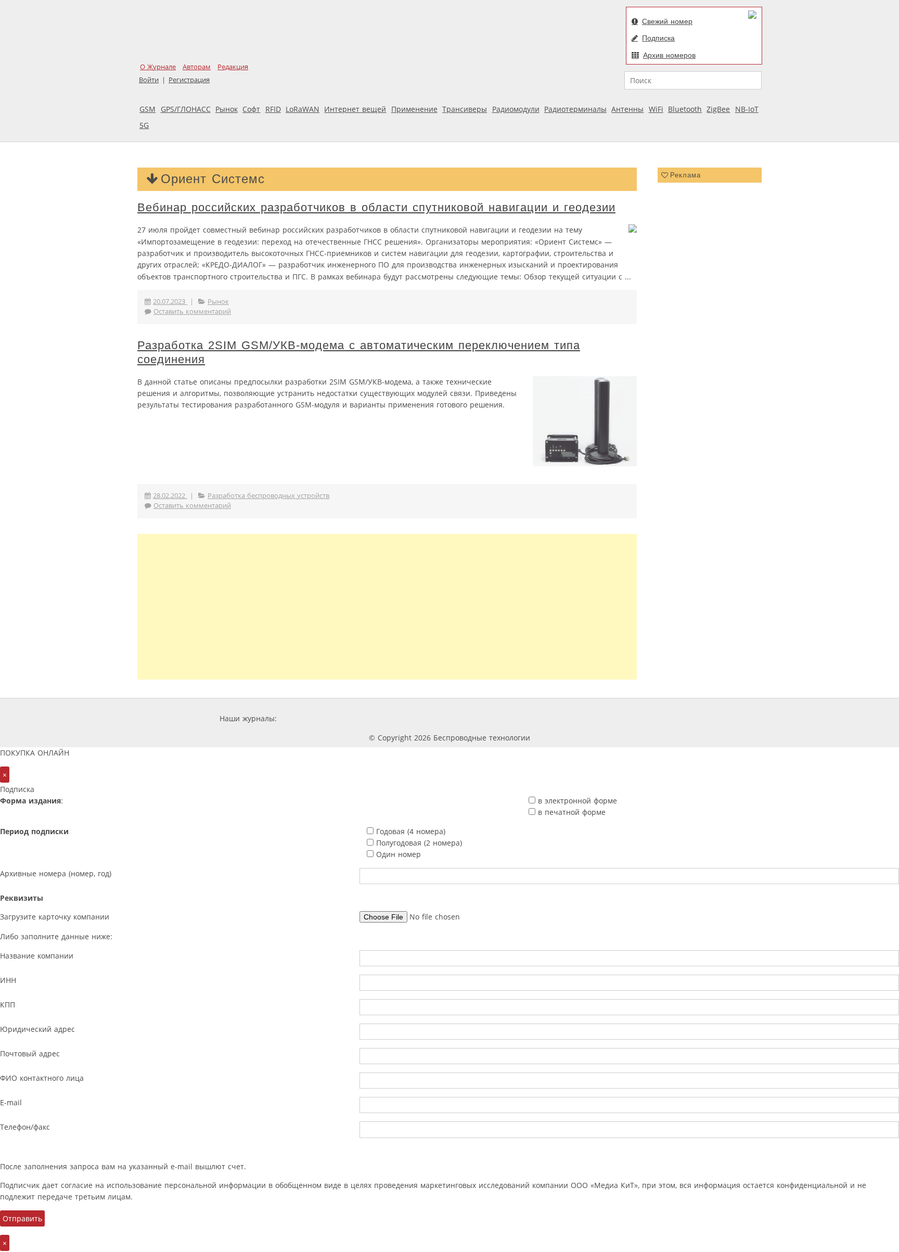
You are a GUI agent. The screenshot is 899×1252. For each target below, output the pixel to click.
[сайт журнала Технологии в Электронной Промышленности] (379, 718)
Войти (149, 79)
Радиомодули (516, 109)
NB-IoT (747, 109)
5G (144, 125)
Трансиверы (464, 109)
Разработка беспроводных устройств (268, 495)
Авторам (197, 66)
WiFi (656, 109)
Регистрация (189, 79)
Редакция (232, 66)
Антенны (627, 109)
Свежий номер (667, 21)
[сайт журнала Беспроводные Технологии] (503, 718)
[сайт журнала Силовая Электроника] (312, 718)
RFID (273, 109)
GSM (147, 109)
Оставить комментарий (192, 311)
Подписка (658, 38)
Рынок (226, 109)
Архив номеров (669, 55)
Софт (251, 109)
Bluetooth (685, 109)
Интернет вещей (355, 109)
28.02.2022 (170, 495)
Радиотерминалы (575, 109)
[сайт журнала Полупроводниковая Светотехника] (582, 718)
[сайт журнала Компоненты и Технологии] (441, 718)
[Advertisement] (387, 607)
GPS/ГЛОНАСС (186, 109)
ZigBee (718, 109)
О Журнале (158, 66)
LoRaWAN (302, 109)
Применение (414, 109)
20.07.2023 (170, 301)
